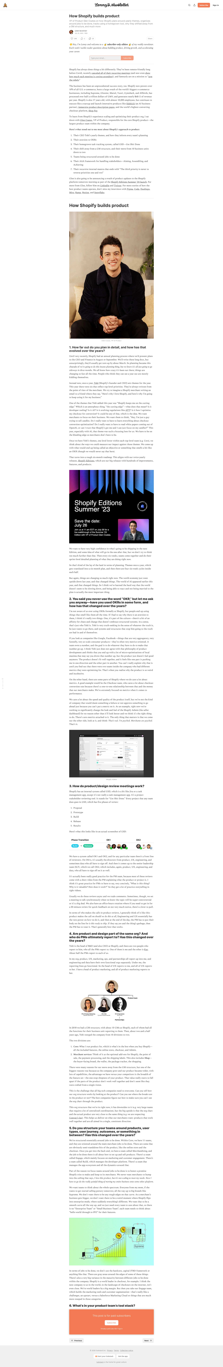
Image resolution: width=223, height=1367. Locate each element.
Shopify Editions (86, 460)
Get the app (123, 1356)
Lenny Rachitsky (81, 31)
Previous (78, 1340)
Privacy (110, 1350)
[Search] (189, 5)
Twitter (117, 185)
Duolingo (145, 189)
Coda (136, 189)
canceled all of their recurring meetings (111, 73)
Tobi (96, 383)
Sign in (216, 5)
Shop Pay (93, 110)
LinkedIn (104, 185)
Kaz (146, 949)
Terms (116, 1350)
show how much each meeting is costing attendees (109, 74)
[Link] (66, 205)
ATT (127, 410)
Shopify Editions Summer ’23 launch (129, 182)
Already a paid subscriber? (111, 1329)
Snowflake (99, 192)
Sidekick (130, 103)
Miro (71, 192)
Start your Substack (105, 1356)
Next (146, 1340)
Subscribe (204, 5)
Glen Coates (86, 120)
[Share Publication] (194, 5)
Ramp (78, 192)
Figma (130, 189)
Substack (100, 1362)
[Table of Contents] (2, 683)
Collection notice (126, 1350)
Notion (85, 192)
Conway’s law (75, 1118)
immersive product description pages (96, 107)
